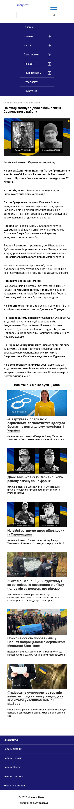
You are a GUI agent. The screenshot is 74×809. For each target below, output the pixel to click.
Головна (29, 27)
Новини (28, 36)
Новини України (13, 748)
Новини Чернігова (14, 785)
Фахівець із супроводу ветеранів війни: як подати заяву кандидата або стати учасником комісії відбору (35, 698)
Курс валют (31, 82)
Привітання (30, 91)
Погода (28, 63)
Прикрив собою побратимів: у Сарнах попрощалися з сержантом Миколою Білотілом (36, 642)
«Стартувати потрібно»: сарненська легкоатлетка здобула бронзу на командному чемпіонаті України (36, 425)
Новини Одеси (12, 767)
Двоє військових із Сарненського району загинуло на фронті (35, 479)
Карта (27, 45)
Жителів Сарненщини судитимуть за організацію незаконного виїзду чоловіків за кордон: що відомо (35, 585)
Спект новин (31, 54)
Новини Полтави (13, 776)
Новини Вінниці (13, 758)
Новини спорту (32, 72)
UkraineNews (11, 739)
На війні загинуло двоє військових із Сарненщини (35, 532)
